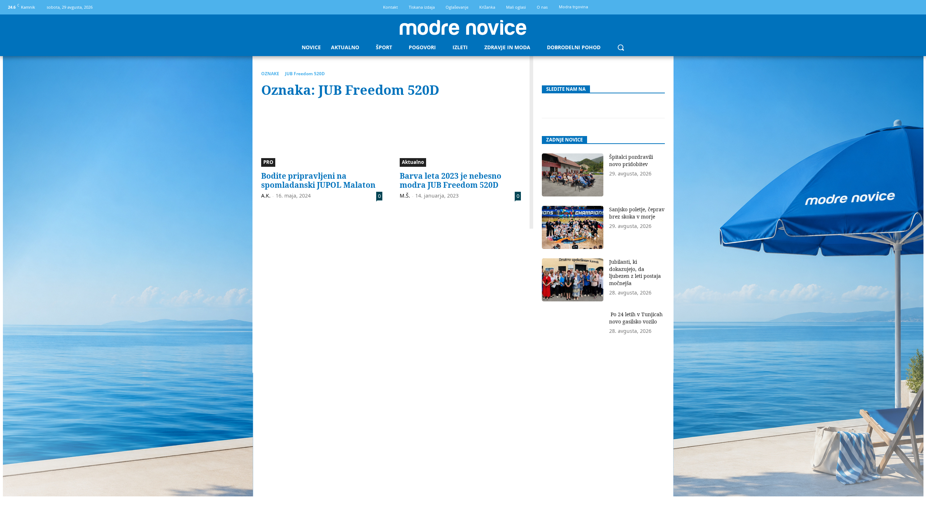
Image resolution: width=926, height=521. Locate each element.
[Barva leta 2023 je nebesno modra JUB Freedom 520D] (460, 136)
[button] (620, 47)
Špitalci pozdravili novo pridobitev (631, 160)
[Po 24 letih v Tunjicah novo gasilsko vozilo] (572, 332)
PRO (268, 162)
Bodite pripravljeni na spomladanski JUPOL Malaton (318, 180)
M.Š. (405, 195)
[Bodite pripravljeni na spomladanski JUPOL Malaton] (321, 136)
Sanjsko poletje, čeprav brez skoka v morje (636, 213)
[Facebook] (901, 7)
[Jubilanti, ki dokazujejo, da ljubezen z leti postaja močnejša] (572, 279)
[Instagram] (914, 7)
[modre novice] (463, 27)
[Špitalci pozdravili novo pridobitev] (572, 174)
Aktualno (413, 162)
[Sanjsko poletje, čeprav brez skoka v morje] (572, 227)
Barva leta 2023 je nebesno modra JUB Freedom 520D (450, 180)
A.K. (266, 195)
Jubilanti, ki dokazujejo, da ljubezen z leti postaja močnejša (635, 272)
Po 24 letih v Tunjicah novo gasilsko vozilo (636, 318)
